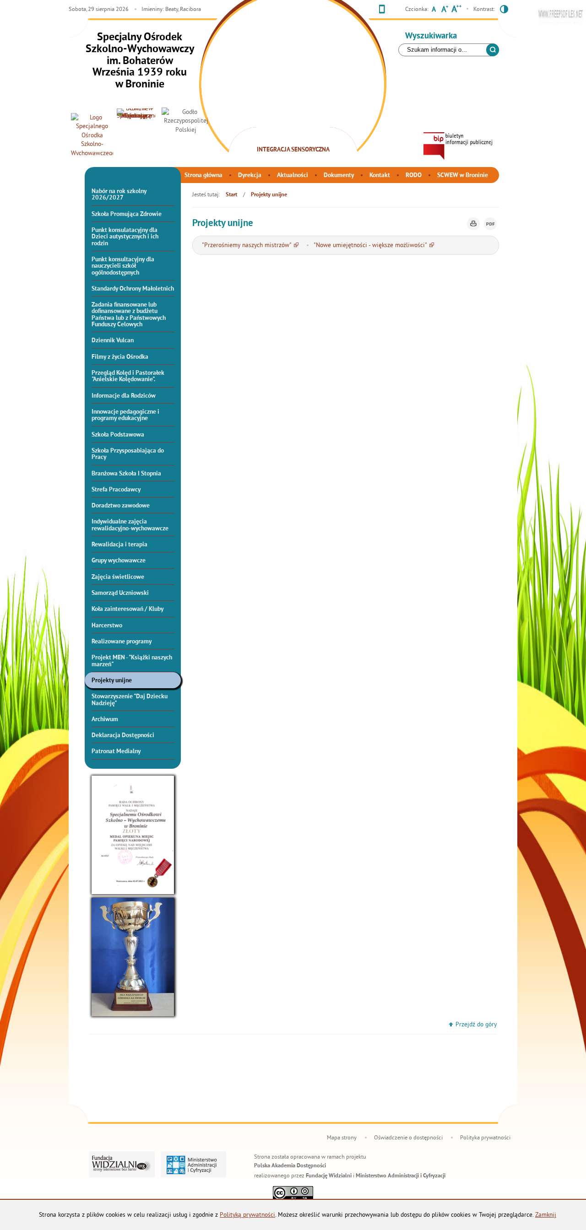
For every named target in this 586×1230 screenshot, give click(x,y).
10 (273, 139)
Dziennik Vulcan (113, 341)
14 (300, 139)
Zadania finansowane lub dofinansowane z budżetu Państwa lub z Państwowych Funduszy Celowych (129, 315)
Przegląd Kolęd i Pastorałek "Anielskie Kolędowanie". (128, 376)
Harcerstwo (107, 626)
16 (314, 139)
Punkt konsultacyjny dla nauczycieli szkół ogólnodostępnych (123, 266)
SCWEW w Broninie (462, 175)
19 (335, 139)
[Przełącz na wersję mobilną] (382, 10)
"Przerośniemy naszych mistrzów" (247, 245)
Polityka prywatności (485, 1137)
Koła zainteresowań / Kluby (127, 609)
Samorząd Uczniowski (120, 593)
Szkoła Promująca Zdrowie (127, 214)
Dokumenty (339, 175)
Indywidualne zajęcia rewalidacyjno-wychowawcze (130, 525)
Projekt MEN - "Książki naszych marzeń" (132, 661)
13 (294, 139)
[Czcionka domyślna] (434, 10)
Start (231, 195)
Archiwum (105, 719)
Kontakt (379, 175)
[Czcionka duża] (456, 10)
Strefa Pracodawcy (116, 490)
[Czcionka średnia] (444, 10)
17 (321, 139)
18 (328, 139)
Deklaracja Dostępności (123, 735)
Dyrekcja (249, 175)
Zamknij (545, 1215)
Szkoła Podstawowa (118, 435)
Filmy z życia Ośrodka (120, 357)
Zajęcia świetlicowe (118, 577)
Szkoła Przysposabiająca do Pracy (128, 454)
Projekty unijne (112, 681)
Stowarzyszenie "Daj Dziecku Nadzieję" (130, 700)
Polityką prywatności (247, 1215)
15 (307, 139)
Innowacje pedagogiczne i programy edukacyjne (125, 415)
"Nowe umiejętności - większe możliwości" (370, 245)
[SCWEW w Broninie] (136, 134)
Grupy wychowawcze (119, 561)
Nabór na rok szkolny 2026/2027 (119, 195)
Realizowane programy (122, 642)
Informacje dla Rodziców (124, 396)
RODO (414, 175)
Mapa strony (342, 1137)
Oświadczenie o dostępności (408, 1137)
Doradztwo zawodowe (121, 506)
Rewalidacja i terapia (119, 545)
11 (280, 139)
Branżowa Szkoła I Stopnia (126, 474)
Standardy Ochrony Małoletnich (133, 289)
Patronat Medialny (116, 751)
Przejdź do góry (476, 1024)
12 (287, 139)
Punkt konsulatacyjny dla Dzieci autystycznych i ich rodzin (125, 237)
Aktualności (292, 175)
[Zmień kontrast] (504, 10)
